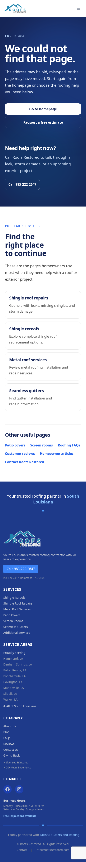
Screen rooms (41, 445)
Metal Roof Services (17, 609)
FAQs (6, 738)
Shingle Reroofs (14, 598)
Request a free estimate (43, 122)
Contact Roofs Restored (24, 462)
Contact (22, 850)
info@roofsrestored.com (53, 850)
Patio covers (15, 445)
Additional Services (16, 633)
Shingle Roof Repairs (18, 603)
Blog (6, 732)
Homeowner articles (56, 453)
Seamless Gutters (15, 627)
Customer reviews (20, 453)
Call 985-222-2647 (22, 184)
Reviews (9, 744)
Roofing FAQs (69, 445)
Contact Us (10, 750)
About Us (9, 726)
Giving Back (11, 755)
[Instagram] (19, 789)
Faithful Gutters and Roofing (60, 835)
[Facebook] (7, 789)
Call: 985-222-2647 (21, 569)
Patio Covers (11, 615)
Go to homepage (43, 109)
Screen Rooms (13, 621)
